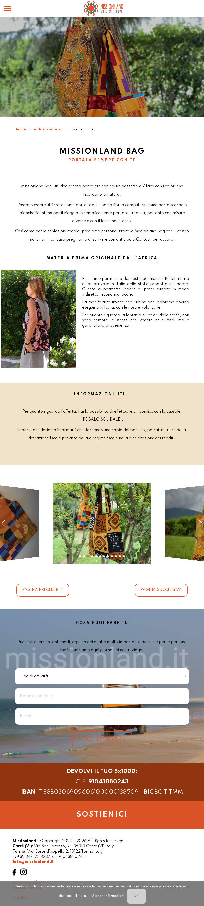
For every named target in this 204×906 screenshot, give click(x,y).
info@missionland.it (33, 862)
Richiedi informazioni (102, 740)
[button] (80, 556)
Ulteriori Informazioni (107, 896)
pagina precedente (42, 590)
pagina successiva (161, 590)
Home (21, 129)
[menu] (7, 1)
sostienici (102, 814)
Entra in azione (47, 129)
